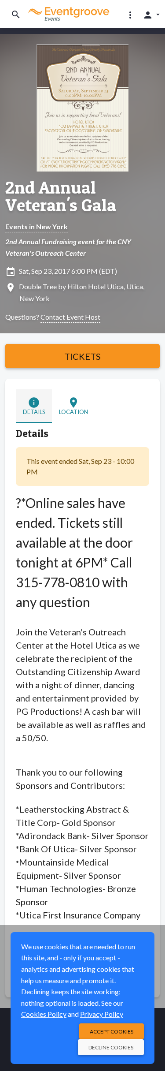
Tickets (82, 356)
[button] (130, 14)
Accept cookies (111, 1031)
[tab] (34, 405)
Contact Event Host (70, 317)
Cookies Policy (43, 1014)
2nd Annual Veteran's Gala (60, 196)
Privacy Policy (101, 1014)
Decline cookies (110, 1047)
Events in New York (36, 226)
